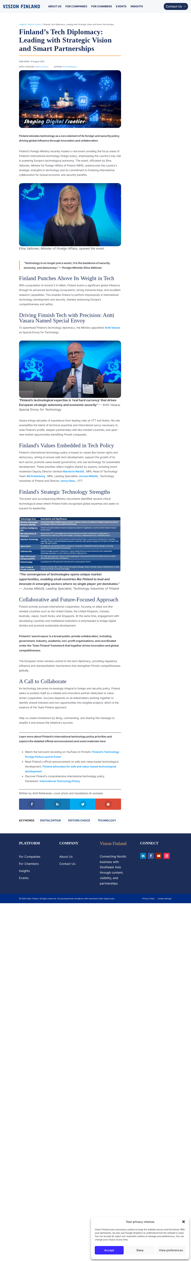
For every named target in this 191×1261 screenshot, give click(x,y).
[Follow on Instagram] (167, 856)
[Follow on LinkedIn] (143, 856)
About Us (54, 6)
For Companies (76, 6)
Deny (140, 1250)
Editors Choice (34, 24)
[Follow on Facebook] (151, 856)
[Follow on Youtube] (159, 856)
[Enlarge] (116, 188)
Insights (137, 6)
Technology (107, 820)
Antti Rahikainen (70, 67)
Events (121, 6)
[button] (183, 1222)
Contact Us (174, 6)
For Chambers (101, 6)
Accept (109, 1250)
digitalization (50, 820)
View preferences (171, 1250)
